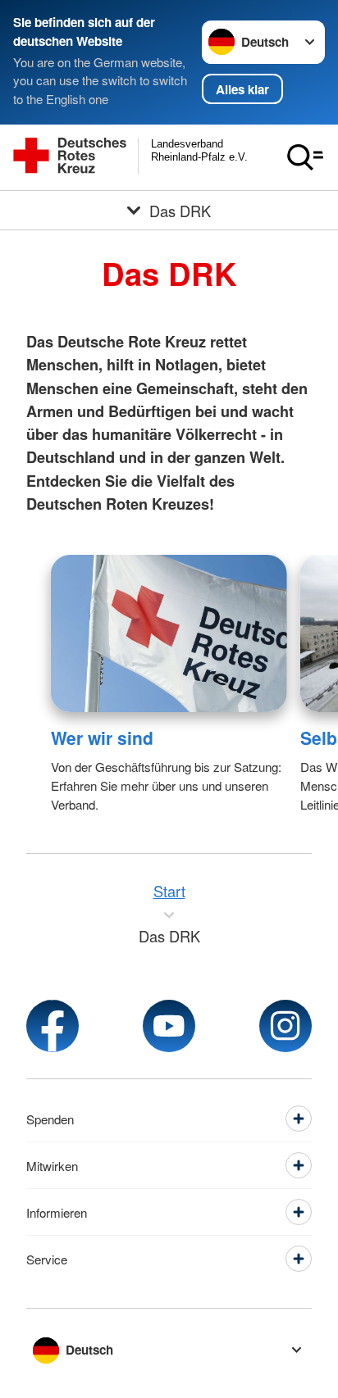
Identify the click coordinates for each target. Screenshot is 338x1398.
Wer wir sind (102, 737)
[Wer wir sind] (169, 633)
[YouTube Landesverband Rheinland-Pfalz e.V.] (169, 1026)
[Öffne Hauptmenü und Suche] (305, 157)
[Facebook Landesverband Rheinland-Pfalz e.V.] (52, 1026)
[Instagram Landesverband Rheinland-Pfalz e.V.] (285, 1026)
